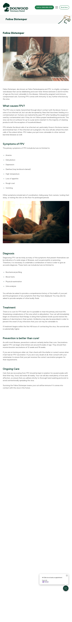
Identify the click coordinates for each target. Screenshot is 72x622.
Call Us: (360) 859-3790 (44, 7)
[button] (65, 588)
